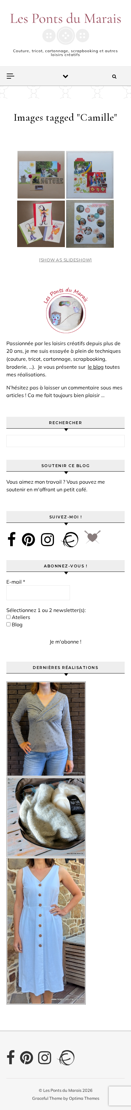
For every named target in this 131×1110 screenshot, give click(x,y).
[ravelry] (69, 539)
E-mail (15, 582)
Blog (16, 624)
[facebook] (11, 539)
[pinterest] (28, 539)
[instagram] (47, 539)
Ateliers (20, 617)
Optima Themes (84, 1098)
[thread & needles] (92, 539)
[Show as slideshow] (65, 259)
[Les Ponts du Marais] (65, 28)
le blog (96, 367)
